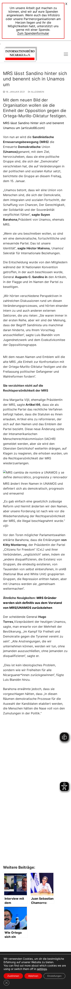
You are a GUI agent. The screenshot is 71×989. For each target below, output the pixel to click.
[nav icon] (66, 54)
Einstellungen (54, 975)
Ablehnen (33, 975)
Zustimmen (13, 975)
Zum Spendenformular (33, 33)
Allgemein (37, 91)
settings (42, 968)
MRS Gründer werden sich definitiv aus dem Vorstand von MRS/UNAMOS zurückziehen (32, 603)
